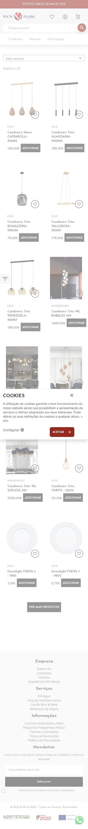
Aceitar (62, 432)
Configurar (13, 430)
